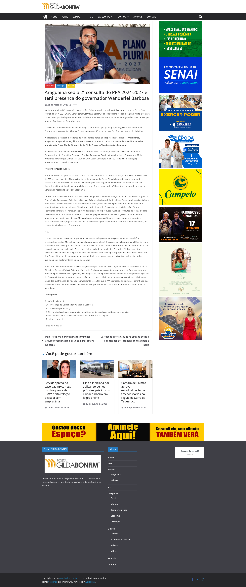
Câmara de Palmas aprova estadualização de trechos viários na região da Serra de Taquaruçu (133, 392)
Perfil (65, 16)
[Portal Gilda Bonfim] (45, 16)
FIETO (90, 16)
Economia (115, 515)
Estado (76, 16)
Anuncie (138, 16)
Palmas (114, 480)
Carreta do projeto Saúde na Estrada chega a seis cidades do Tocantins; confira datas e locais (125, 341)
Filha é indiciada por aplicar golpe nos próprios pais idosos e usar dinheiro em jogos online (96, 390)
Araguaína (50, 86)
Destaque (61, 86)
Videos (114, 551)
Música (114, 545)
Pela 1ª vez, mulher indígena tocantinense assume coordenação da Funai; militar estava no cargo (69, 341)
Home (54, 16)
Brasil (113, 498)
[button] (81, 17)
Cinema (114, 533)
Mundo (114, 504)
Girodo (74, 105)
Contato (151, 16)
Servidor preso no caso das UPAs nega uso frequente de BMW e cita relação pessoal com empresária (58, 392)
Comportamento (119, 510)
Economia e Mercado (121, 539)
